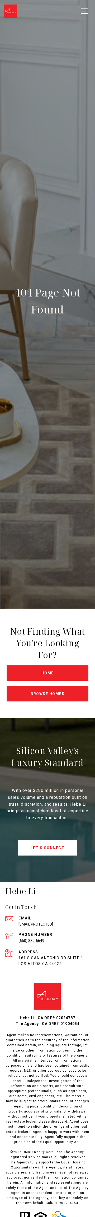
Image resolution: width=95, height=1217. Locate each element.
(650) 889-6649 (31, 941)
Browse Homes (47, 694)
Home (47, 673)
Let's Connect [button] (48, 848)
